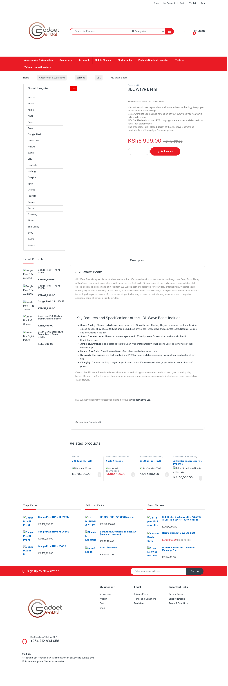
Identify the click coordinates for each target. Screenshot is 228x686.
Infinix (31, 152)
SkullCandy (33, 226)
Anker (31, 103)
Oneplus (32, 177)
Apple (31, 109)
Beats (31, 122)
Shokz (31, 220)
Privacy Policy (141, 594)
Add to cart (166, 151)
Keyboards (84, 60)
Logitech (32, 165)
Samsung (32, 214)
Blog (203, 3)
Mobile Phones (103, 60)
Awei (30, 116)
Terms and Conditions (145, 598)
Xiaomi (31, 245)
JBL (99, 77)
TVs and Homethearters (37, 67)
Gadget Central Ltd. (140, 399)
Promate (32, 196)
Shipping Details (177, 598)
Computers (65, 60)
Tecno (31, 239)
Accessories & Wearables (38, 60)
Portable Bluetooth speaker (153, 60)
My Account (169, 3)
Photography (125, 60)
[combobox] (100, 31)
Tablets (179, 60)
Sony (30, 232)
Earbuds (81, 77)
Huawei (31, 146)
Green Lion (33, 140)
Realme (31, 202)
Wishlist (192, 3)
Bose (30, 128)
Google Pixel (34, 134)
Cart (182, 3)
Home (26, 77)
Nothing (32, 171)
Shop (156, 3)
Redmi (31, 208)
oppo (30, 183)
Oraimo (31, 189)
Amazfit (31, 97)
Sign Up (195, 571)
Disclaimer (139, 603)
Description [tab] (137, 260)
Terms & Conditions (178, 603)
